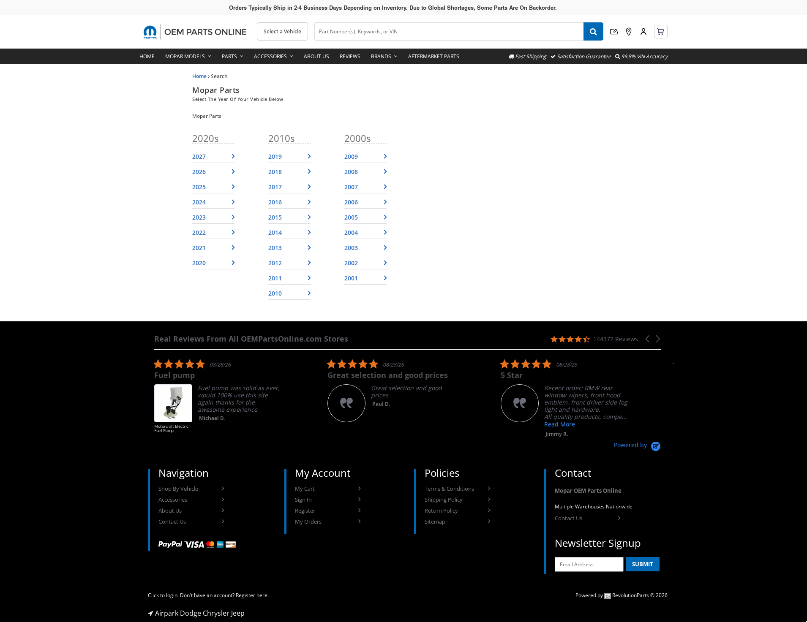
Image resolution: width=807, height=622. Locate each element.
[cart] (661, 31)
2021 (199, 248)
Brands (381, 56)
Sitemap (435, 521)
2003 (351, 248)
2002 (351, 263)
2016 (275, 202)
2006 (351, 202)
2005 (351, 217)
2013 (275, 248)
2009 (351, 156)
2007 (351, 187)
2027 (199, 156)
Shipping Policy (444, 499)
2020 (199, 263)
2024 (199, 202)
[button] (648, 338)
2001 (351, 278)
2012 (275, 263)
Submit (642, 564)
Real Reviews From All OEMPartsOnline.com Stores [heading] (251, 338)
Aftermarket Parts (433, 56)
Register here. (252, 595)
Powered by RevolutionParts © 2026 (621, 595)
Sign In (303, 499)
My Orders (308, 521)
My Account (643, 31)
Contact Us (172, 521)
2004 (351, 232)
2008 (351, 172)
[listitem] (217, 400)
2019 (275, 156)
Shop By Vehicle (178, 488)
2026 (199, 172)
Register (305, 510)
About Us (316, 56)
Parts (229, 56)
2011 (275, 278)
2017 (275, 187)
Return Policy (441, 510)
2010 (275, 293)
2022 (199, 232)
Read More (559, 424)
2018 (275, 172)
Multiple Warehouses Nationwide (594, 506)
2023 (199, 217)
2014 (275, 232)
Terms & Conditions (449, 488)
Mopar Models (185, 56)
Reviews (350, 56)
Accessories (270, 56)
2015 (275, 217)
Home (147, 56)
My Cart (305, 488)
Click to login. (163, 595)
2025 (199, 187)
